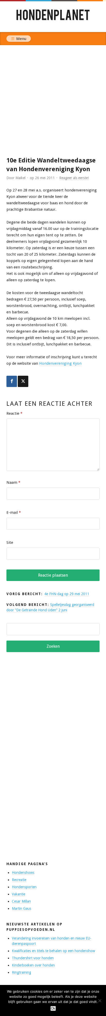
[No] (99, 1000)
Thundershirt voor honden (33, 958)
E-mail (13, 512)
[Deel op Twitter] (23, 381)
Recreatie (19, 880)
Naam (13, 482)
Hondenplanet (53, 16)
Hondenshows (23, 872)
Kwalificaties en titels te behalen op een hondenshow (53, 951)
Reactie (14, 413)
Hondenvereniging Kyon (60, 363)
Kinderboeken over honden (33, 965)
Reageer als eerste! (74, 178)
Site (9, 542)
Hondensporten (24, 887)
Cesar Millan (21, 901)
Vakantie (18, 894)
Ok (53, 1008)
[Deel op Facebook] (11, 381)
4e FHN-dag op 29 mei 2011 (66, 594)
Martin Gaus (21, 908)
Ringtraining (21, 972)
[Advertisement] (53, 100)
